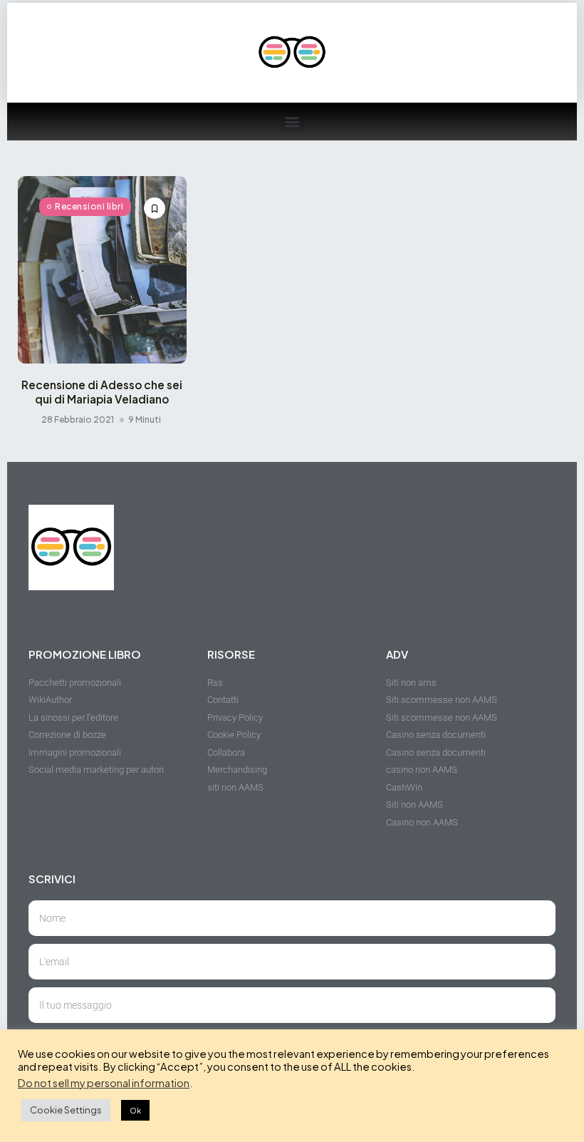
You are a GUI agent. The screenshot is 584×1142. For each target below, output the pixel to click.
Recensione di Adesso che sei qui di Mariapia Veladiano (101, 392)
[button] (292, 121)
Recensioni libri (89, 206)
